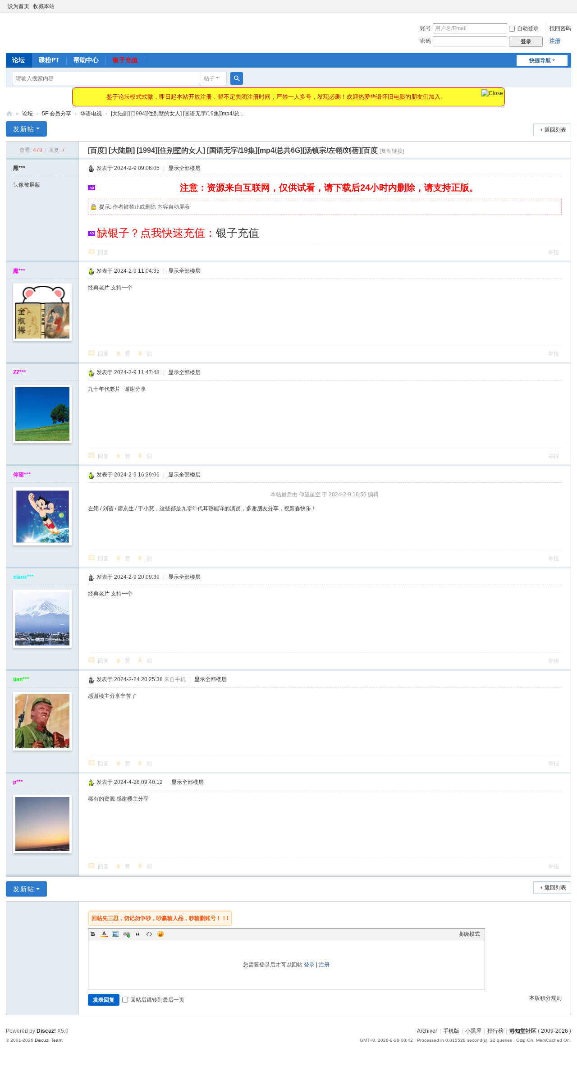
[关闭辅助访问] (569, 6)
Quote (137, 934)
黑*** (19, 168)
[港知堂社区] (35, 32)
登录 (309, 965)
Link (126, 934)
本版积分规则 (545, 998)
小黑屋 (473, 1031)
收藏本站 (44, 6)
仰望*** (22, 475)
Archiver (427, 1031)
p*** (18, 782)
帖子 (209, 78)
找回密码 (560, 28)
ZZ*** (19, 372)
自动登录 (528, 28)
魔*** (19, 271)
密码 (425, 41)
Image (115, 934)
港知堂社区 (9, 113)
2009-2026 (554, 1031)
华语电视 (91, 113)
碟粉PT (49, 60)
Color (104, 934)
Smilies (160, 934)
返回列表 (555, 130)
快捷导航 (540, 60)
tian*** (21, 679)
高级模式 (469, 934)
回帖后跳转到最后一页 (157, 1000)
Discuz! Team (48, 1040)
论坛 (18, 60)
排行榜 (495, 1031)
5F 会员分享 (56, 113)
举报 (553, 252)
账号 (425, 28)
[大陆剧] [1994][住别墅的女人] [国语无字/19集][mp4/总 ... (178, 113)
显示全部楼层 (184, 168)
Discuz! (46, 1031)
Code (149, 934)
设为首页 (18, 6)
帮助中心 (86, 60)
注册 (555, 41)
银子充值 (125, 60)
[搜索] (236, 78)
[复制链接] (392, 151)
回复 (103, 252)
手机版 (451, 1031)
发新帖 (24, 129)
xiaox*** (23, 577)
